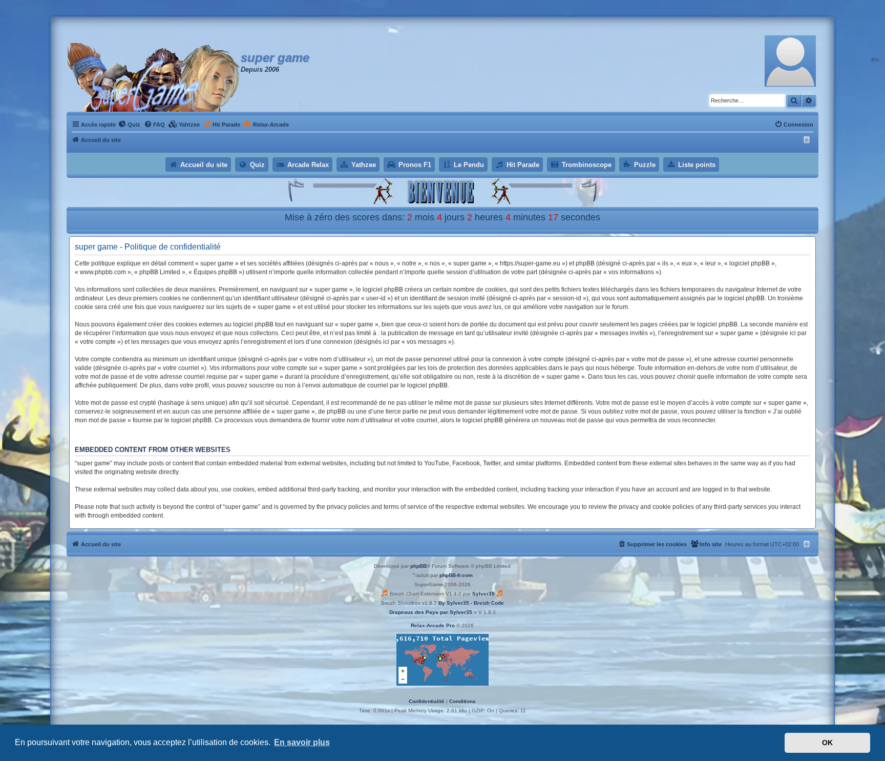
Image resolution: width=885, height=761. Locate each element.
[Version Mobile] (808, 140)
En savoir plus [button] (302, 742)
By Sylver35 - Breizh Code (471, 603)
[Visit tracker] (442, 660)
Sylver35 (483, 594)
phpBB (418, 566)
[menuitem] (129, 124)
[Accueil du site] (154, 77)
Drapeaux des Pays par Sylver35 (430, 612)
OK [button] (827, 742)
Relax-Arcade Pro (433, 625)
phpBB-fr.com (456, 575)
